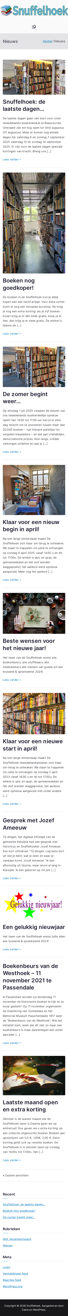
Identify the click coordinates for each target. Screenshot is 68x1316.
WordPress (39, 1309)
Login (6, 1267)
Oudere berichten (16, 1175)
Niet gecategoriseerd (17, 1239)
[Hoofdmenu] (34, 27)
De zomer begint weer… (19, 1217)
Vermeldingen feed (15, 1273)
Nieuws (8, 1245)
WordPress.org (12, 1286)
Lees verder (11, 159)
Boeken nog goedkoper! (19, 1210)
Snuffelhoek (33, 1305)
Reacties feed (12, 1280)
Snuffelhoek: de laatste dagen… (24, 1204)
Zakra (25, 1309)
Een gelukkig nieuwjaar (34, 927)
